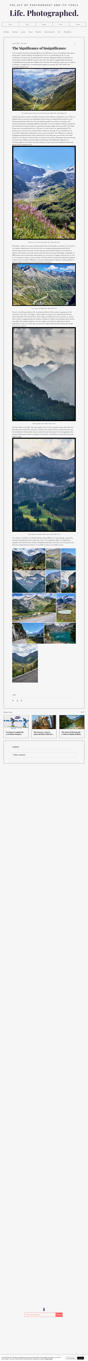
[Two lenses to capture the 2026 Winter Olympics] (16, 722)
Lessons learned (49, 32)
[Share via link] (21, 700)
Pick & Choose (71, 1358)
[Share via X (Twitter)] (17, 700)
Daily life (38, 32)
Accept (80, 1358)
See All (82, 712)
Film (59, 32)
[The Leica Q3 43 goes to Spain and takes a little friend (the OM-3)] (44, 722)
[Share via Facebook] (13, 700)
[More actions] (75, 43)
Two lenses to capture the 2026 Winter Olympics (15, 733)
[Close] (86, 1358)
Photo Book (67, 32)
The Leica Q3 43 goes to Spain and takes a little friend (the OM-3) (44, 733)
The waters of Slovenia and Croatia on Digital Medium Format (71, 733)
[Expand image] (28, 559)
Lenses (23, 32)
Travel (30, 32)
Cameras (15, 32)
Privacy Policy (48, 1359)
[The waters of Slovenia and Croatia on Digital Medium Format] (71, 722)
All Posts (6, 32)
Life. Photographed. (44, 13)
